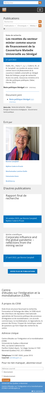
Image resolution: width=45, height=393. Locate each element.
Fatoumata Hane (12, 176)
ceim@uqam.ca (15, 358)
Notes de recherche (18, 107)
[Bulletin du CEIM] (40, 289)
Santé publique (8, 112)
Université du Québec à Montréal (14, 383)
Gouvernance (32, 110)
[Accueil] (4, 10)
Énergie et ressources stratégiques (15, 110)
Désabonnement (9, 376)
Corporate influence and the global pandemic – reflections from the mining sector (21, 241)
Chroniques (22, 26)
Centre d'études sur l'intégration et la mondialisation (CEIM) (22, 387)
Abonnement (8, 372)
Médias (33, 26)
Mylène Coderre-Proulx (14, 166)
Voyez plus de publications (22, 271)
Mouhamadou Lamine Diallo (16, 171)
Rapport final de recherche (16, 197)
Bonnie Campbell (30, 218)
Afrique (28, 107)
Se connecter (38, 391)
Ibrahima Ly (10, 181)
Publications (11, 18)
